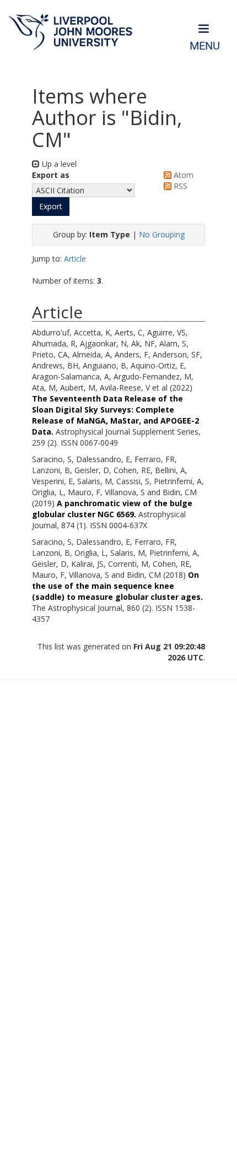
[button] (50, 206)
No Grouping (162, 234)
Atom (182, 175)
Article (75, 258)
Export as (50, 175)
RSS (179, 186)
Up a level (58, 164)
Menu (205, 46)
